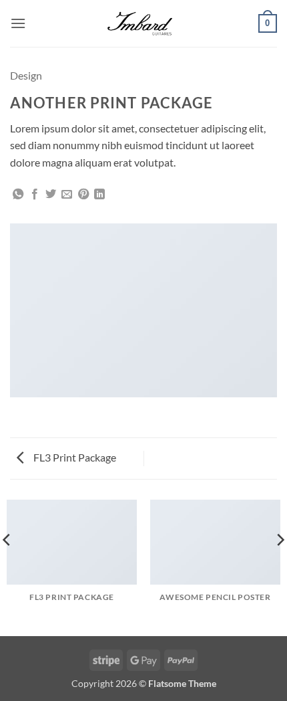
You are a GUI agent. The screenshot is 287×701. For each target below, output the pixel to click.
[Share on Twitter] (50, 195)
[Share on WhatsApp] (18, 195)
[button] (18, 23)
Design (26, 75)
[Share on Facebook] (34, 195)
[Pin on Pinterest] (83, 195)
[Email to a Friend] (66, 195)
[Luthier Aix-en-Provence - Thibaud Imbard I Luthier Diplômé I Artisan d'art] (143, 23)
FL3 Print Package (73, 457)
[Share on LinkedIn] (99, 195)
